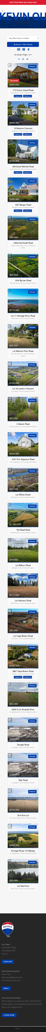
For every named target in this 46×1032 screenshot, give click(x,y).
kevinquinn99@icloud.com (12, 977)
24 (23, 59)
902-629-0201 (14, 980)
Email (6, 988)
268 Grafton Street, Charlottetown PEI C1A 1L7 (9, 951)
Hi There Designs (25, 1028)
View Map (8, 962)
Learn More (9, 1015)
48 (27, 59)
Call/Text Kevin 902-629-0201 (23, 2)
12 (19, 59)
